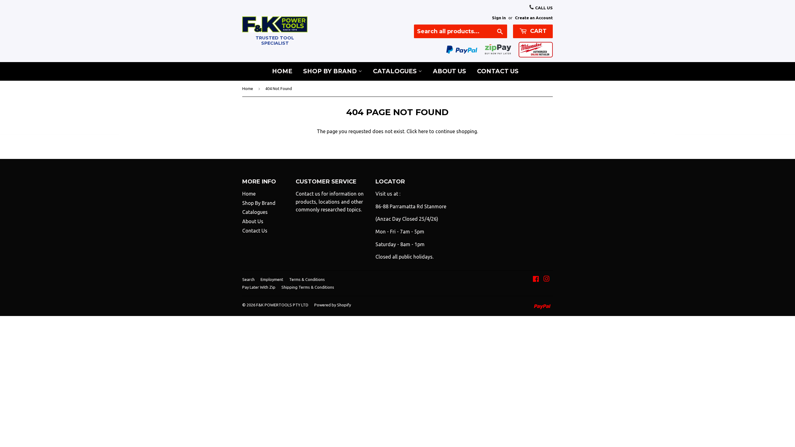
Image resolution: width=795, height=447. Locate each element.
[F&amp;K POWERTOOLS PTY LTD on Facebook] (536, 279)
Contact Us (498, 71)
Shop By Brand (330, 71)
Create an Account (534, 17)
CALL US (543, 7)
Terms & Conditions (307, 279)
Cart (538, 31)
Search (248, 279)
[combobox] (460, 31)
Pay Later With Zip (258, 287)
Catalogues (395, 71)
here (423, 131)
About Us (449, 71)
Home (282, 71)
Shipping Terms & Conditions (307, 287)
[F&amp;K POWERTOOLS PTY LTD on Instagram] (546, 279)
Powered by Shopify (332, 305)
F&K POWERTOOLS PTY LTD (282, 305)
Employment (272, 279)
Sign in (499, 17)
